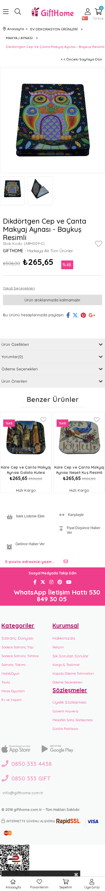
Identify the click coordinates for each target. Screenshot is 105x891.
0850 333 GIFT (31, 778)
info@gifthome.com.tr (23, 792)
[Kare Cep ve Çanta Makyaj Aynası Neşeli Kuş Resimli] (79, 437)
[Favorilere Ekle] (98, 245)
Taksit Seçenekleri (19, 288)
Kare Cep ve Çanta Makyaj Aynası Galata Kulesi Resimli (26, 470)
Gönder (65, 561)
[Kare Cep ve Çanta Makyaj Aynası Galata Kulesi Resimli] (25, 437)
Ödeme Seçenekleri (19, 369)
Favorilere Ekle (43, 420)
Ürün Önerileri (14, 381)
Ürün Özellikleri (15, 344)
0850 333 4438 (31, 763)
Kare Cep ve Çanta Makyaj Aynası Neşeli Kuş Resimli (79, 470)
